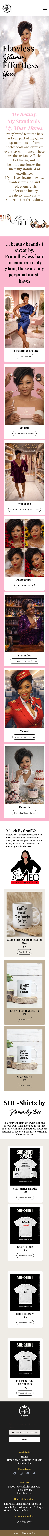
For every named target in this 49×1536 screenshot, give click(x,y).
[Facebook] (14, 1473)
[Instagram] (21, 1473)
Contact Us (24, 1463)
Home (24, 1456)
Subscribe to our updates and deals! (22, 1425)
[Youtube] (27, 1473)
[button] (45, 8)
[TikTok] (34, 1473)
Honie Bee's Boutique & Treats (24, 1459)
